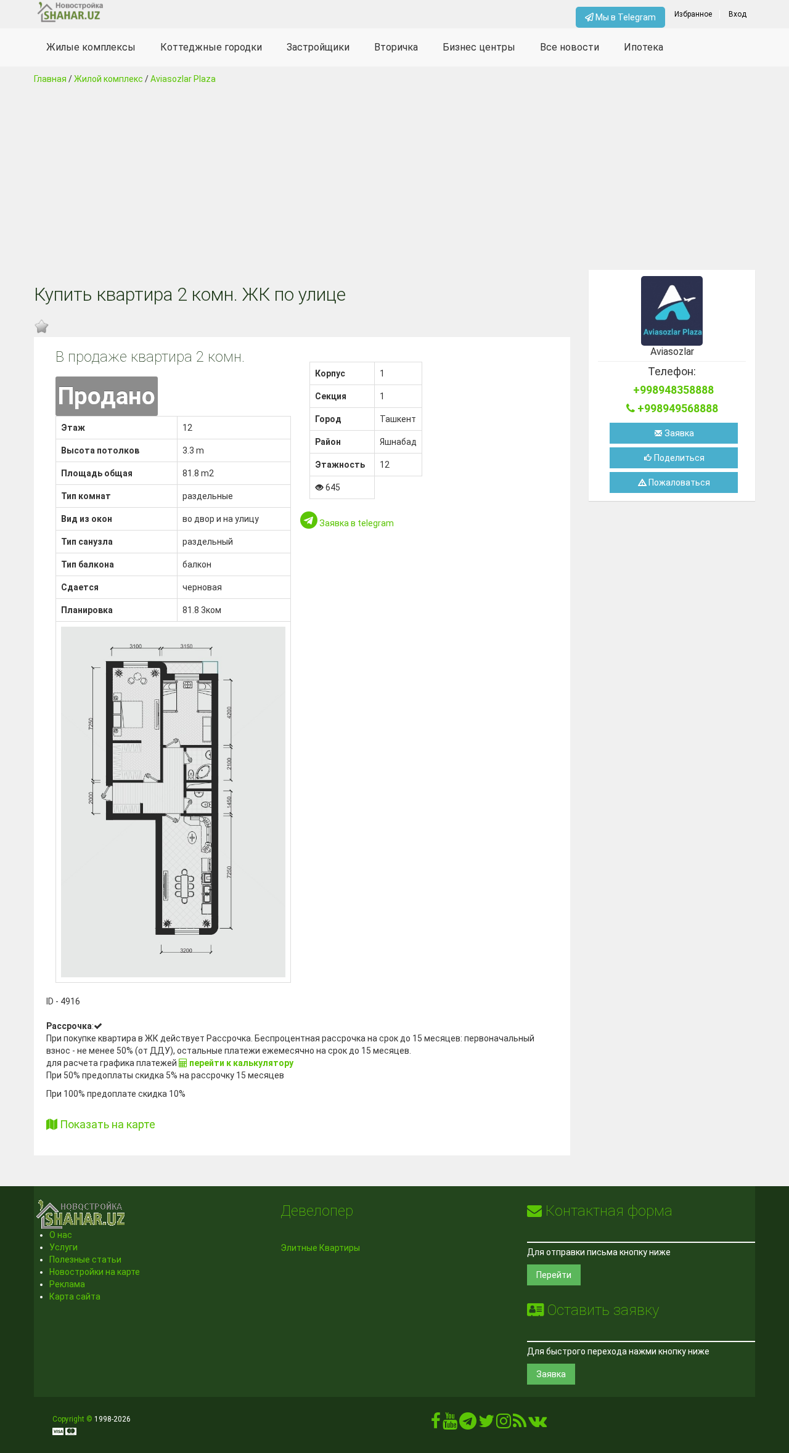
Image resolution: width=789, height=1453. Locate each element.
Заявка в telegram (355, 523)
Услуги (63, 1247)
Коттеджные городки (211, 47)
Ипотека (643, 47)
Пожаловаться (678, 482)
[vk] (537, 1424)
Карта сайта (74, 1296)
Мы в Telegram (625, 17)
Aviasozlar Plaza (183, 79)
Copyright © (72, 1419)
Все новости (569, 47)
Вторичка (396, 47)
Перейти (553, 1275)
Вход (737, 14)
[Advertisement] (394, 177)
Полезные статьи (85, 1259)
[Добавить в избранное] (41, 326)
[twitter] (486, 1424)
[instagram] (503, 1424)
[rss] (519, 1424)
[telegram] (467, 1424)
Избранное (693, 14)
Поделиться (678, 458)
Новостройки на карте (94, 1272)
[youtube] (450, 1424)
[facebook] (436, 1424)
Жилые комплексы (91, 47)
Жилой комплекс (108, 79)
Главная (50, 79)
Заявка (678, 433)
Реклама (67, 1284)
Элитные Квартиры (320, 1248)
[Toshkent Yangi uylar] (124, 12)
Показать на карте (106, 1124)
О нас (60, 1235)
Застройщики (318, 47)
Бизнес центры (479, 47)
